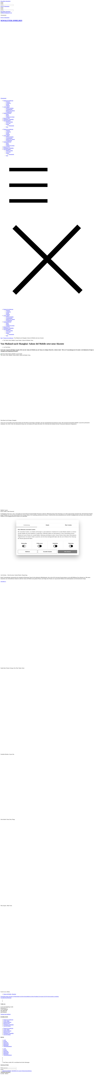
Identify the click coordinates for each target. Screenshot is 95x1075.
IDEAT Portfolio (9, 108)
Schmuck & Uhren (10, 117)
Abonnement (3, 98)
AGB (4, 1040)
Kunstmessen (9, 111)
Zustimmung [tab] (27, 525)
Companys (8, 103)
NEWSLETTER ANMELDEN (11, 20)
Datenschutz (6, 1043)
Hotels (7, 124)
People (7, 104)
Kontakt (5, 1041)
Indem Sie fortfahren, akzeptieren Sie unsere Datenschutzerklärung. (17, 1070)
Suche (2, 2)
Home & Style (6, 118)
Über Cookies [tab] (68, 525)
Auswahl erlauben (47, 551)
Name (2, 1067)
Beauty (7, 115)
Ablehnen (27, 551)
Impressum (5, 1042)
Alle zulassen (67, 551)
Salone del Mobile (7, 994)
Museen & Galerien (10, 110)
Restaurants (11, 125)
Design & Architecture (8, 100)
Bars (7, 127)
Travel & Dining (7, 120)
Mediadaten (5, 1045)
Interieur (8, 105)
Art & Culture (6, 106)
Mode (7, 114)
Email (2, 1069)
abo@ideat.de (4, 1011)
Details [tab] (47, 525)
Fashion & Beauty (7, 113)
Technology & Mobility (8, 119)
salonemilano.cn (3, 581)
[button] (47, 232)
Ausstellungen (9, 109)
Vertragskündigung (7, 1046)
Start (2, 338)
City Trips (8, 123)
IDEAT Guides (9, 122)
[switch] (40, 546)
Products (8, 101)
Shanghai (14, 994)
